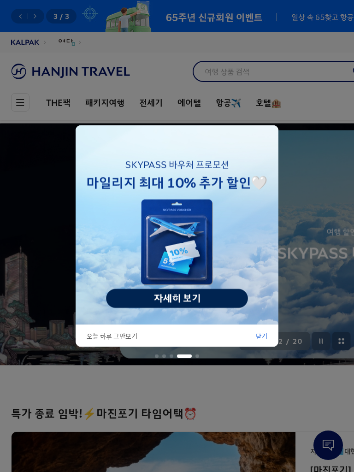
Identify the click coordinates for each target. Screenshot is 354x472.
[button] (157, 356)
